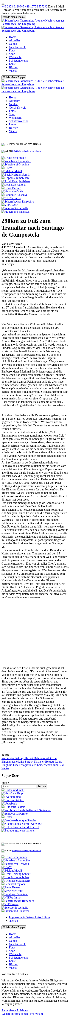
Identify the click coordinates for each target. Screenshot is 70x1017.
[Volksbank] (9, 803)
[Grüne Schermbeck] (14, 157)
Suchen (42, 786)
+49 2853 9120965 (13, 6)
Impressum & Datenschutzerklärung (30, 917)
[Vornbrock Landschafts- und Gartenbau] (26, 810)
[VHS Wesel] (9, 204)
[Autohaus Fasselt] (13, 806)
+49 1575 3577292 (36, 6)
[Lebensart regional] (13, 184)
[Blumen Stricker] (12, 800)
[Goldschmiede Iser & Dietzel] (20, 827)
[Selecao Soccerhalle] (14, 208)
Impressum (36, 1013)
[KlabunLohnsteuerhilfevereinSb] (21, 823)
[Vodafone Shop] (12, 793)
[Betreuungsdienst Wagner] (18, 830)
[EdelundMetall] (11, 171)
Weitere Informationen (14, 1013)
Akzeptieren (8, 1010)
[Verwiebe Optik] (12, 191)
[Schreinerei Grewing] (15, 164)
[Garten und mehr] (12, 790)
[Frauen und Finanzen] (15, 211)
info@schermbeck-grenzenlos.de (26, 151)
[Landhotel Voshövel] (14, 194)
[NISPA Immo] (11, 198)
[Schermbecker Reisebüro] (17, 201)
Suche (5, 782)
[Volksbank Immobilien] (16, 161)
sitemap (13, 920)
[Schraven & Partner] (14, 813)
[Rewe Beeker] (11, 188)
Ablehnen (22, 1010)
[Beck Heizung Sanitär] (15, 174)
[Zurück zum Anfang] (2, 4)
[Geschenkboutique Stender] (18, 820)
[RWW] (6, 167)
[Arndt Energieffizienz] (15, 181)
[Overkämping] (11, 796)
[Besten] (7, 817)
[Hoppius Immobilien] (15, 178)
